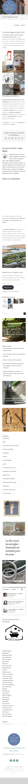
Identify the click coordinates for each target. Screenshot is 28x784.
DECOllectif (6, 453)
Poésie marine (5, 697)
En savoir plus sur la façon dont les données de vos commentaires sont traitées (13, 220)
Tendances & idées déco (9, 489)
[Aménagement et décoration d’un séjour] (4, 306)
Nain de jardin (5, 691)
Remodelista (5, 701)
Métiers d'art (6, 475)
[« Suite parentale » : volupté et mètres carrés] (5, 609)
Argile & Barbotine (6, 657)
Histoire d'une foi (6, 672)
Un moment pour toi (7, 710)
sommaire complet (8, 110)
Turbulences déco (6, 707)
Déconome (5, 663)
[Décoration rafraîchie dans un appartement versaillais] (10, 301)
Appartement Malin (7, 655)
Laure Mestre (6, 122)
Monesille (4, 689)
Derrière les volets (6, 665)
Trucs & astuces (7, 493)
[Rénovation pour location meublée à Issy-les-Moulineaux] (10, 306)
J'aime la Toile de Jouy (7, 674)
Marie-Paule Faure (6, 686)
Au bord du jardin (6, 659)
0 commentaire (12, 124)
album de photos (12, 116)
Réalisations (6, 486)
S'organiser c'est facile (7, 705)
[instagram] (14, 760)
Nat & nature (5, 693)
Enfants (5, 456)
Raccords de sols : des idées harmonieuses (15, 594)
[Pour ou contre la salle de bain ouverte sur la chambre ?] (5, 601)
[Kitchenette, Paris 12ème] (21, 301)
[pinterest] (17, 760)
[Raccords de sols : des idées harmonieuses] (5, 594)
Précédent (17, 25)
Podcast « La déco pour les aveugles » (12, 360)
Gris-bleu (4, 670)
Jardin (4, 464)
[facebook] (11, 760)
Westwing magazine (7, 716)
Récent (14, 589)
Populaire (6, 589)
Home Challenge (7, 460)
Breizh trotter (5, 661)
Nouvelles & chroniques (9, 478)
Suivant (23, 25)
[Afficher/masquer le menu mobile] (25, 1)
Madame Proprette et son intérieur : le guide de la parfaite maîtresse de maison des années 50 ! (13, 373)
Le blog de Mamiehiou (7, 680)
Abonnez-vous (8, 287)
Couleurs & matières (8, 449)
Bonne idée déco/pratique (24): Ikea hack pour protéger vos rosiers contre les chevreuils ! (13, 365)
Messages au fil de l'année (9, 471)
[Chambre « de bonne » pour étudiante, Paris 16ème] (4, 301)
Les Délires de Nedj (7, 682)
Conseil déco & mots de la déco (11, 445)
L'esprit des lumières (7, 678)
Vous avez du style (6, 714)
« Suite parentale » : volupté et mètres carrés (16, 610)
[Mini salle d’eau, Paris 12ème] (15, 301)
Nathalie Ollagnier (6, 695)
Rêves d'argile (5, 699)
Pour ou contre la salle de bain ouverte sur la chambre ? (16, 602)
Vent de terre (5, 712)
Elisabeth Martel (6, 668)
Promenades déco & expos (9, 482)
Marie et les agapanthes (8, 684)
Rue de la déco (6, 703)
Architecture (6, 438)
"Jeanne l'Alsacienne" (19, 754)
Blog (18, 122)
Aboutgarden (5, 653)
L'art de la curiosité (7, 676)
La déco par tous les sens (9, 467)
